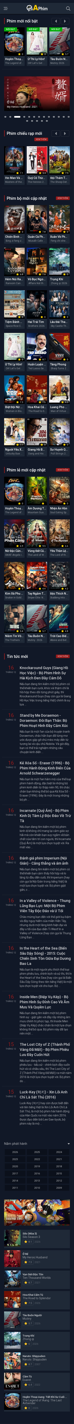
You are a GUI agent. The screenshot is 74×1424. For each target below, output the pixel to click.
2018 (59, 1166)
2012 (59, 1180)
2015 (59, 1173)
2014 (15, 1180)
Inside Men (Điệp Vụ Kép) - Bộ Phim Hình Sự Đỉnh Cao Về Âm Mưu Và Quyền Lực (44, 1002)
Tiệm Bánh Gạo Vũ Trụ (20, 322)
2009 (59, 1187)
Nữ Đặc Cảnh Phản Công (21, 550)
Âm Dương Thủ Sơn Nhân (44, 508)
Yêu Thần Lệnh (59, 550)
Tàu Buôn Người (61, 59)
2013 (37, 1180)
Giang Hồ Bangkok (40, 449)
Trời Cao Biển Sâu (62, 636)
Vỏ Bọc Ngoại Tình (40, 279)
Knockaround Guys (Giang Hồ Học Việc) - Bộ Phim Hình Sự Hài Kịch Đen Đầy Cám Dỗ (44, 673)
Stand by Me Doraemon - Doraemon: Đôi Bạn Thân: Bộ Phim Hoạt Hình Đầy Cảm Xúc (44, 720)
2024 (59, 1152)
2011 (15, 1187)
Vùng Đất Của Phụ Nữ (42, 550)
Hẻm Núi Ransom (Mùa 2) (22, 279)
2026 (15, 1152)
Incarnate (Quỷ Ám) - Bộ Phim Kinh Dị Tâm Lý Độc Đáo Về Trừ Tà (45, 815)
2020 (15, 1166)
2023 (15, 1159)
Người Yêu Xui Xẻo (17, 449)
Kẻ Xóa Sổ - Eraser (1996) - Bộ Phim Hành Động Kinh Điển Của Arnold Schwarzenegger (45, 768)
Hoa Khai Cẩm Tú (39, 407)
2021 (59, 1159)
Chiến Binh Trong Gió (19, 236)
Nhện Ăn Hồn (58, 508)
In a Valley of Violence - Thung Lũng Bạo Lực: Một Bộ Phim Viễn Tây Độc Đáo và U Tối (45, 905)
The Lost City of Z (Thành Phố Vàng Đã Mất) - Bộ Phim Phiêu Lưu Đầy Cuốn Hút (45, 1049)
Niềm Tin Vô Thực (17, 636)
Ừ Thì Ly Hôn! (36, 59)
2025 (37, 1152)
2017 (15, 1173)
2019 (37, 1166)
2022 (37, 1159)
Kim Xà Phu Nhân (16, 593)
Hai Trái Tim (36, 322)
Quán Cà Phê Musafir (42, 236)
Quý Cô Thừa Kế (38, 178)
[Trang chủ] (37, 10)
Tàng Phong (58, 364)
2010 (37, 1187)
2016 (37, 1173)
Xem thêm (41, 139)
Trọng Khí (56, 279)
